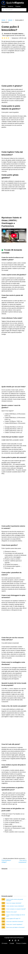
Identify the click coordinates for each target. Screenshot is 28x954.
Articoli (3, 6)
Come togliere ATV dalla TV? (13, 918)
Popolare (18, 6)
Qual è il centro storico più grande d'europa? (14, 900)
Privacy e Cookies (21, 943)
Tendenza (10, 6)
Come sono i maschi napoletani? (14, 924)
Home (3, 20)
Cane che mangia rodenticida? (13, 903)
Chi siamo (4, 943)
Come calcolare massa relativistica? (15, 906)
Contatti (12, 943)
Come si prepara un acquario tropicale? (16, 909)
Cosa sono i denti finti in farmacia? (14, 921)
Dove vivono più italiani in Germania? (15, 927)
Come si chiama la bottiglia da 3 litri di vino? (15, 915)
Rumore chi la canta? (11, 911)
